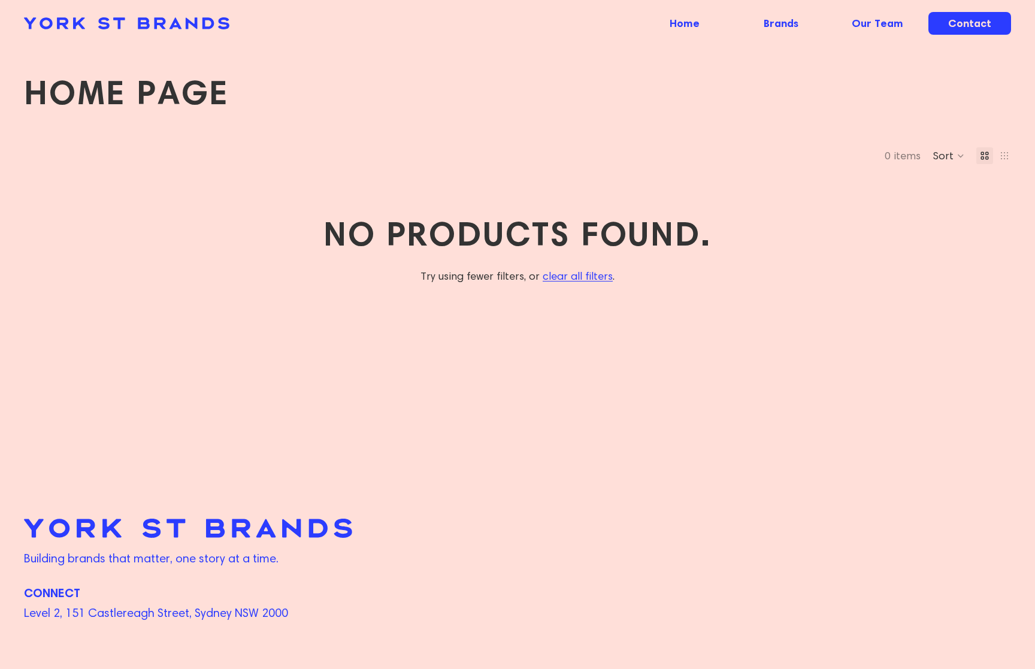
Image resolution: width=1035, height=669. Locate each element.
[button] (948, 156)
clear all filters (578, 276)
